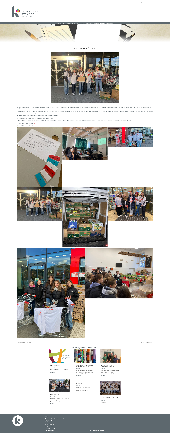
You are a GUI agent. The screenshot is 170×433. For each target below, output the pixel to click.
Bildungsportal (109, 23)
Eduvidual (102, 23)
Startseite (117, 2)
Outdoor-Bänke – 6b (54, 394)
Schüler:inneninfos (71, 23)
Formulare (160, 2)
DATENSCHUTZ (93, 430)
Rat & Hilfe (154, 2)
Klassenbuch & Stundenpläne (92, 23)
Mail (83, 23)
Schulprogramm (141, 2)
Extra (148, 2)
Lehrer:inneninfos (61, 23)
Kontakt (165, 2)
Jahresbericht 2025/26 (55, 365)
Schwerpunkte (124, 2)
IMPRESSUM (101, 430)
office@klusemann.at (49, 426)
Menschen (132, 2)
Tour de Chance (79, 383)
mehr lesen (52, 372)
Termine (78, 23)
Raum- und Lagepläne (49, 430)
